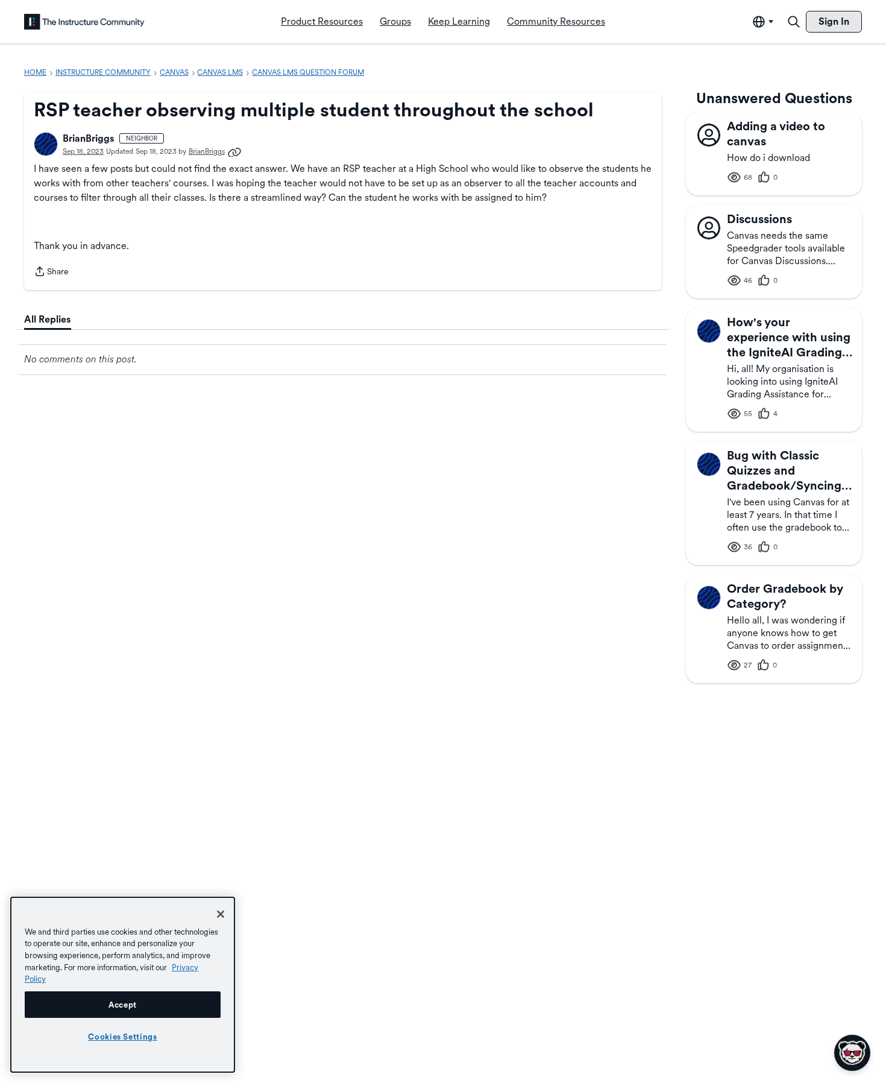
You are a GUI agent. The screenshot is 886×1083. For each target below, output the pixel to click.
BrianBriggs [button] (89, 138)
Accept (122, 1004)
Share (51, 273)
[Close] (220, 914)
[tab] (47, 319)
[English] (84, 22)
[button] (46, 144)
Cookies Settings (122, 1036)
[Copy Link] (234, 151)
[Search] (794, 22)
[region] (123, 984)
